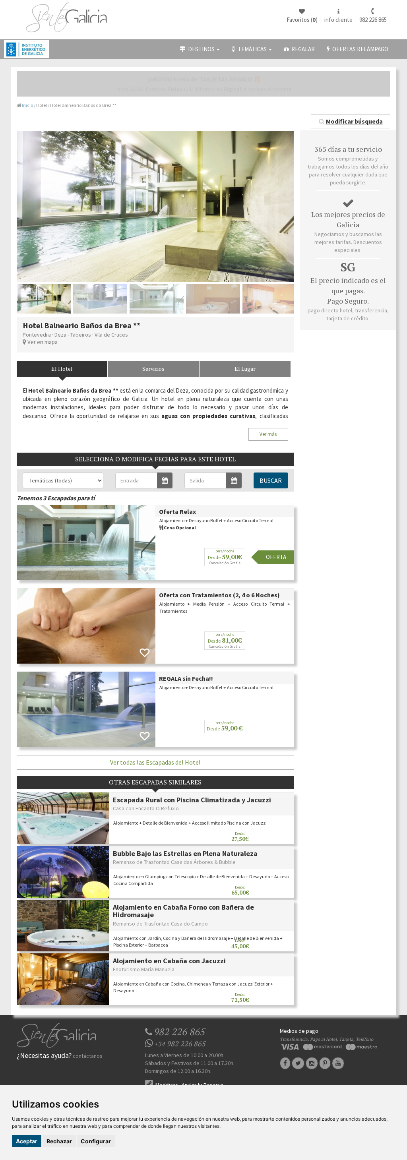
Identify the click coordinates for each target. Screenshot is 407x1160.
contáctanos (88, 1055)
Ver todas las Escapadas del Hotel (155, 762)
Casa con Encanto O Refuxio (146, 808)
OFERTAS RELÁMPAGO (359, 49)
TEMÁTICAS (251, 49)
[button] (350, 121)
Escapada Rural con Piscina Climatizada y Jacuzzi (192, 799)
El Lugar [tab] (245, 368)
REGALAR (302, 49)
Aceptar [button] (26, 1141)
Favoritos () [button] (302, 19)
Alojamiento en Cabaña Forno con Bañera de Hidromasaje (183, 911)
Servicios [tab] (153, 368)
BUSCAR (271, 480)
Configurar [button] (96, 1141)
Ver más (268, 434)
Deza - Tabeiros (72, 334)
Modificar (166, 1084)
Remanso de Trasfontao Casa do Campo (160, 923)
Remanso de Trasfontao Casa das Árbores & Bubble (174, 862)
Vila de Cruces (111, 334)
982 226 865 (373, 19)
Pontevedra (37, 334)
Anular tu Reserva (202, 1084)
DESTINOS (201, 49)
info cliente (338, 19)
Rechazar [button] (59, 1141)
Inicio (27, 105)
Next (306, 207)
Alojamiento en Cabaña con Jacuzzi (169, 960)
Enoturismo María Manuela (143, 969)
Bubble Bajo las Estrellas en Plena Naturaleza (185, 853)
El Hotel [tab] (62, 368)
